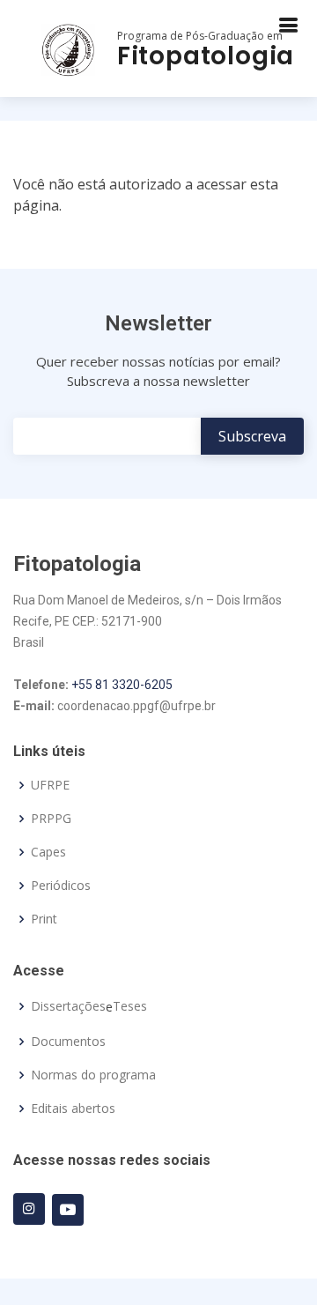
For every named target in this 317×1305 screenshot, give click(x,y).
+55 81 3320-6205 (122, 685)
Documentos (68, 1041)
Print (44, 919)
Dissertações (68, 1006)
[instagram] (29, 1209)
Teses (130, 1006)
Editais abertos (73, 1108)
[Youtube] (68, 1210)
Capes (48, 852)
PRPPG (51, 818)
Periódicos (61, 885)
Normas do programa (93, 1075)
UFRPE (50, 785)
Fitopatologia (205, 56)
